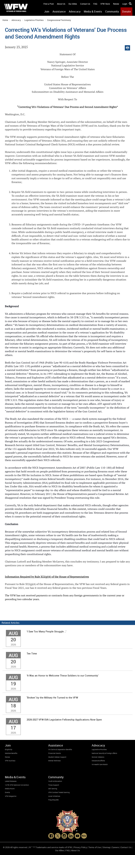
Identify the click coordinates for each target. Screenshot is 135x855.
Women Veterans (98, 757)
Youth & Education (55, 781)
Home (5, 20)
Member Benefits (11, 753)
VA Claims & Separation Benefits (60, 749)
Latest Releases (10, 781)
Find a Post (48, 3)
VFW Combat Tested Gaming (59, 792)
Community (112, 11)
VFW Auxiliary (10, 760)
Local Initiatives (54, 796)
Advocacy (75, 11)
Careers (115, 847)
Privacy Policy (80, 847)
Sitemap (106, 847)
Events (7, 792)
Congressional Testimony (59, 20)
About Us (61, 3)
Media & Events (93, 11)
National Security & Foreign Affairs (104, 753)
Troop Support (53, 785)
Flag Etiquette (53, 800)
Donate (126, 11)
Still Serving (52, 788)
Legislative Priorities (34, 20)
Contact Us (85, 3)
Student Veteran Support (57, 757)
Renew (116, 3)
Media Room (10, 788)
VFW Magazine (10, 796)
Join (46, 11)
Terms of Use (94, 847)
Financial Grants (54, 753)
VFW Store (105, 3)
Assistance (59, 11)
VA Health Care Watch (100, 764)
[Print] (127, 47)
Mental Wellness (54, 760)
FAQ (95, 3)
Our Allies (72, 3)
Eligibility (8, 749)
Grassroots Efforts (98, 760)
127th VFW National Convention (17, 785)
